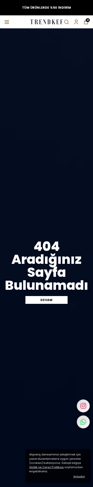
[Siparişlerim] (76, 22)
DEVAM (46, 300)
